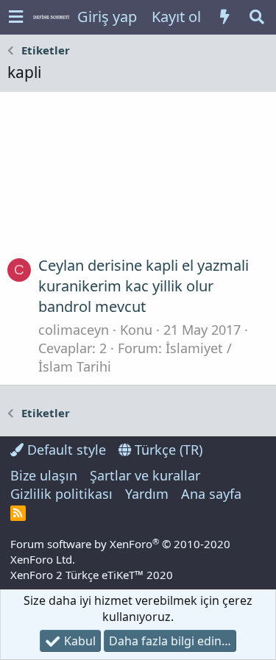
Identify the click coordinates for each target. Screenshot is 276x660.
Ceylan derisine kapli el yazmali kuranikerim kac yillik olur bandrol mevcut (143, 285)
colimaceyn (73, 329)
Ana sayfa (211, 494)
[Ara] (257, 17)
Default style (65, 449)
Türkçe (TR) (166, 449)
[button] (16, 17)
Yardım (147, 494)
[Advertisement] (138, 179)
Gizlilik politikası (61, 494)
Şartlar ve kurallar (145, 475)
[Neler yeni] (224, 17)
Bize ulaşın (43, 475)
